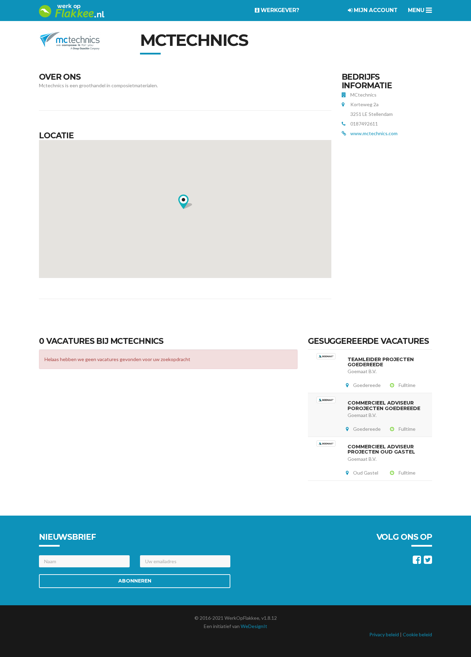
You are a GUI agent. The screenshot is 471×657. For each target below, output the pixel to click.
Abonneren (134, 581)
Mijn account (375, 10)
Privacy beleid (384, 634)
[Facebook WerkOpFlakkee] (417, 561)
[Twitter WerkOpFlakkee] (428, 561)
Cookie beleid (417, 634)
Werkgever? (279, 10)
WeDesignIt (254, 626)
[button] (185, 202)
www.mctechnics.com (374, 133)
